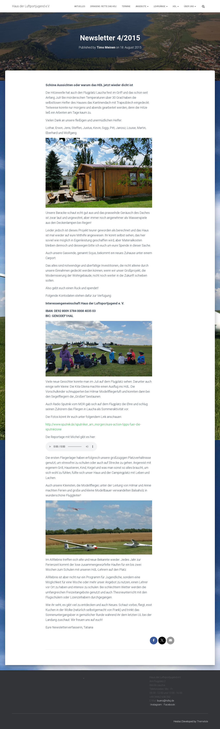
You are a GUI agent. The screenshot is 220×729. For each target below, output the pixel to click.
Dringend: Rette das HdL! (103, 6)
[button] (147, 6)
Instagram (156, 704)
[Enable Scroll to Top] (213, 722)
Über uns (189, 6)
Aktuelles (79, 6)
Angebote (141, 6)
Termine (126, 6)
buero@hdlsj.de (165, 700)
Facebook (169, 704)
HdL (175, 6)
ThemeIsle (202, 721)
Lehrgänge (160, 6)
